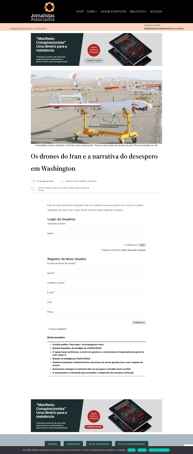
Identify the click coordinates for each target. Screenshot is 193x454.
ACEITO (131, 450)
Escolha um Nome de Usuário (61, 263)
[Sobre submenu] (97, 11)
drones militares (44, 188)
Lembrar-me (131, 245)
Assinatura (73, 444)
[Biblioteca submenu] (146, 11)
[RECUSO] (189, 450)
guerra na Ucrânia (60, 188)
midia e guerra (75, 188)
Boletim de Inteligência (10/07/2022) (71, 358)
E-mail (50, 292)
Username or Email (56, 224)
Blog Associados (99, 444)
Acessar (156, 11)
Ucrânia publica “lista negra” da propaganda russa (78, 344)
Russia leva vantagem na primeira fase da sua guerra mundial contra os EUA (92, 369)
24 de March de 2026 (142, 25)
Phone (50, 312)
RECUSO (142, 450)
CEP (49, 302)
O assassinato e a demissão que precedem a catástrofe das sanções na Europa (93, 372)
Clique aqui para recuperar (133, 250)
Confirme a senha (56, 283)
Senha (50, 233)
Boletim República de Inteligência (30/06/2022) (77, 348)
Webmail (53, 444)
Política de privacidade (131, 444)
